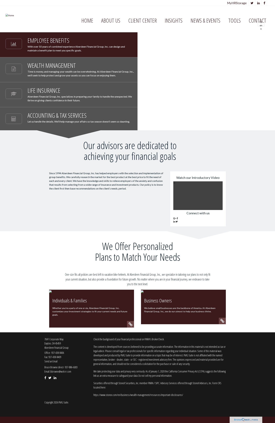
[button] (110, 20)
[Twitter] (252, 3)
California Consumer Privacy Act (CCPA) (187, 371)
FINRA (151, 383)
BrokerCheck (158, 339)
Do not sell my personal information (155, 376)
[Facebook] (264, 3)
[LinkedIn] (258, 3)
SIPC (157, 383)
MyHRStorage (237, 3)
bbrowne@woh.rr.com (60, 371)
